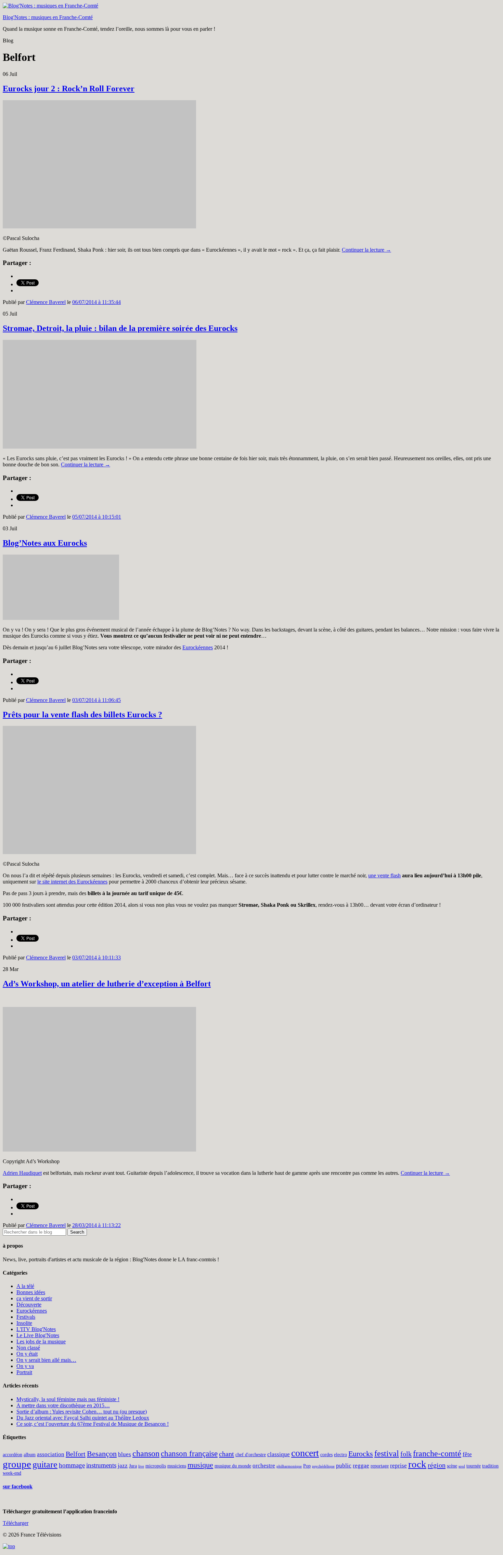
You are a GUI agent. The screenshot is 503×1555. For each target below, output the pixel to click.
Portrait (24, 1372)
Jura (133, 1465)
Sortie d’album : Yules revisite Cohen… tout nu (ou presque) (81, 1411)
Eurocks (360, 1454)
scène (452, 1465)
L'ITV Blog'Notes (36, 1329)
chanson (145, 1453)
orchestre (264, 1465)
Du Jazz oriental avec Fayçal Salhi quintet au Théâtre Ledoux (82, 1418)
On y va (25, 1366)
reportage (380, 1465)
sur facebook (18, 1486)
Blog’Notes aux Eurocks (45, 543)
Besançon (102, 1454)
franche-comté (437, 1453)
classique (278, 1454)
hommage (72, 1465)
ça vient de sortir (34, 1298)
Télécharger (15, 1523)
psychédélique (323, 1466)
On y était (27, 1354)
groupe (17, 1464)
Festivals (25, 1317)
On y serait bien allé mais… (46, 1360)
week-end (12, 1473)
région (437, 1465)
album (30, 1454)
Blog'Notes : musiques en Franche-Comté (48, 17)
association (50, 1454)
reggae (361, 1465)
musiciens (176, 1465)
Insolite (24, 1323)
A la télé (25, 1286)
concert (305, 1453)
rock (417, 1464)
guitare (45, 1465)
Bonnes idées (30, 1292)
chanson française (189, 1453)
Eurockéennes (197, 647)
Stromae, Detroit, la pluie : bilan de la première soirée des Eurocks (120, 328)
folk (406, 1454)
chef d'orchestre (250, 1454)
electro (340, 1454)
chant (226, 1454)
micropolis (155, 1465)
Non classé (28, 1348)
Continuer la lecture (366, 250)
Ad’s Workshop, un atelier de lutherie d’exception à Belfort (107, 983)
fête (467, 1454)
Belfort (76, 1454)
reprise (398, 1465)
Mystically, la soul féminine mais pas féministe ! (67, 1399)
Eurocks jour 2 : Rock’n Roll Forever (68, 88)
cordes (326, 1454)
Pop (307, 1465)
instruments (101, 1465)
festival (386, 1453)
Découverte (28, 1304)
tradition (490, 1465)
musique (200, 1465)
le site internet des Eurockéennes (72, 882)
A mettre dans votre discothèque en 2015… (63, 1405)
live (141, 1466)
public (343, 1465)
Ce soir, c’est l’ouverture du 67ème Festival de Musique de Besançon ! (92, 1424)
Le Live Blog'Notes (37, 1335)
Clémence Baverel (46, 302)
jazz (123, 1465)
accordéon (12, 1454)
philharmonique (289, 1466)
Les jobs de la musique (41, 1341)
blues (124, 1454)
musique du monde (233, 1465)
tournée (473, 1465)
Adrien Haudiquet (22, 1173)
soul (462, 1466)
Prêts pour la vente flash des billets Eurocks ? (82, 714)
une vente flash (384, 875)
